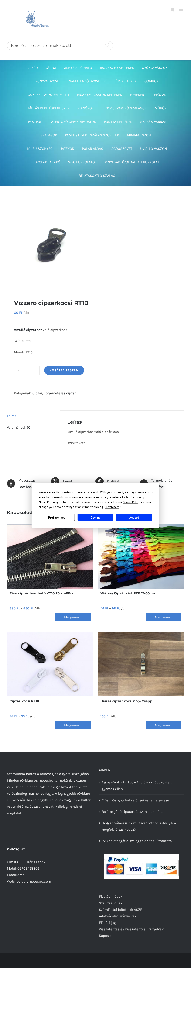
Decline (95, 517)
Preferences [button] (112, 507)
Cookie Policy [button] (131, 502)
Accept (134, 517)
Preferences (56, 517)
